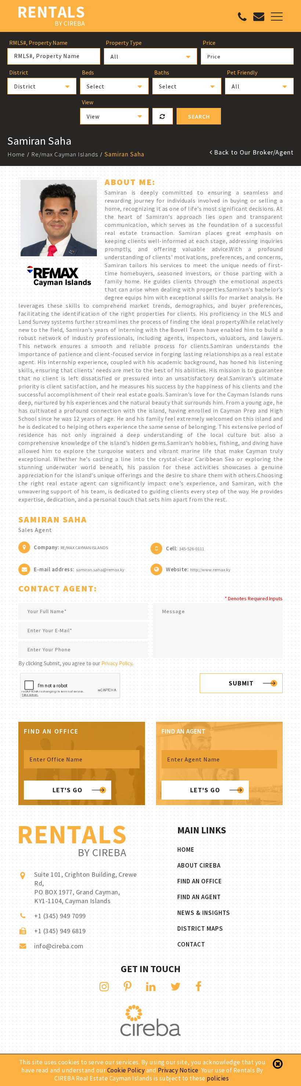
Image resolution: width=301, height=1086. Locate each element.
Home (16, 154)
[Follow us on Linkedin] (151, 986)
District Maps (200, 928)
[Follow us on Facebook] (198, 986)
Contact (191, 944)
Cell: (172, 548)
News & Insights (203, 913)
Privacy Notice (178, 1070)
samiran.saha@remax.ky (100, 569)
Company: (46, 547)
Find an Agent (199, 897)
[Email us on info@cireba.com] (258, 18)
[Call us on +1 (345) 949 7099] (242, 19)
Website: (177, 569)
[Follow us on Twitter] (175, 986)
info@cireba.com (59, 946)
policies (218, 1078)
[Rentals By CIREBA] (51, 17)
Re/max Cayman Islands (64, 154)
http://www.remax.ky (210, 569)
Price (214, 56)
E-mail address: (54, 569)
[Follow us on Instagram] (104, 986)
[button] (150, 56)
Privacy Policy (116, 663)
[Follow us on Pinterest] (128, 986)
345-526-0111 (191, 548)
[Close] (278, 1064)
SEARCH (199, 116)
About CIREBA (199, 865)
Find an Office (199, 881)
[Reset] (162, 116)
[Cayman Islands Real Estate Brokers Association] (150, 1034)
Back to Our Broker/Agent (253, 152)
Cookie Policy (126, 1070)
